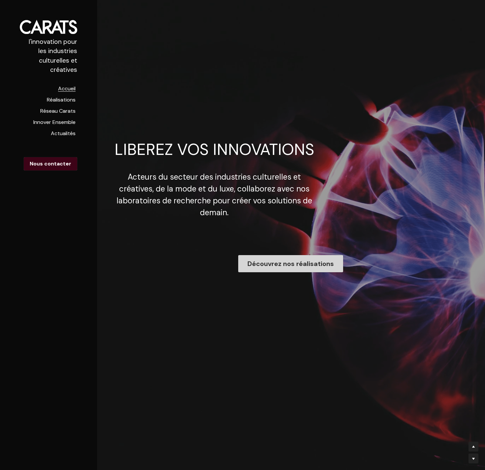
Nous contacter (50, 163)
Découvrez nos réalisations (290, 263)
